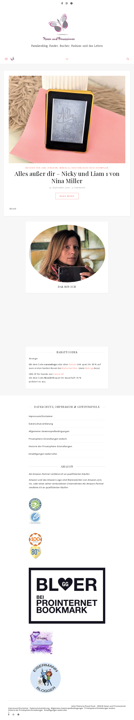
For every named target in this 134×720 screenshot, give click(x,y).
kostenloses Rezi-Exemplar (90, 168)
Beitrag (89, 368)
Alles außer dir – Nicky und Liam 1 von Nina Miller (67, 177)
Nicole (12, 208)
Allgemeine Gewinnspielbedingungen (49, 431)
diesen (72, 364)
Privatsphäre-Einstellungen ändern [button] (48, 438)
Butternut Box (69, 368)
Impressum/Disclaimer (41, 416)
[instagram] (67, 3)
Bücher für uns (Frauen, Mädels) (47, 168)
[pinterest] (71, 3)
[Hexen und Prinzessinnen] (67, 30)
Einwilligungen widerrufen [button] (43, 453)
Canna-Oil (58, 374)
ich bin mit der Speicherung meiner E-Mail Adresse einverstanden (63, 313)
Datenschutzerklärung (41, 423)
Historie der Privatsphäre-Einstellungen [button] (50, 446)
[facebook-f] (62, 3)
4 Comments (78, 187)
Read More (67, 196)
